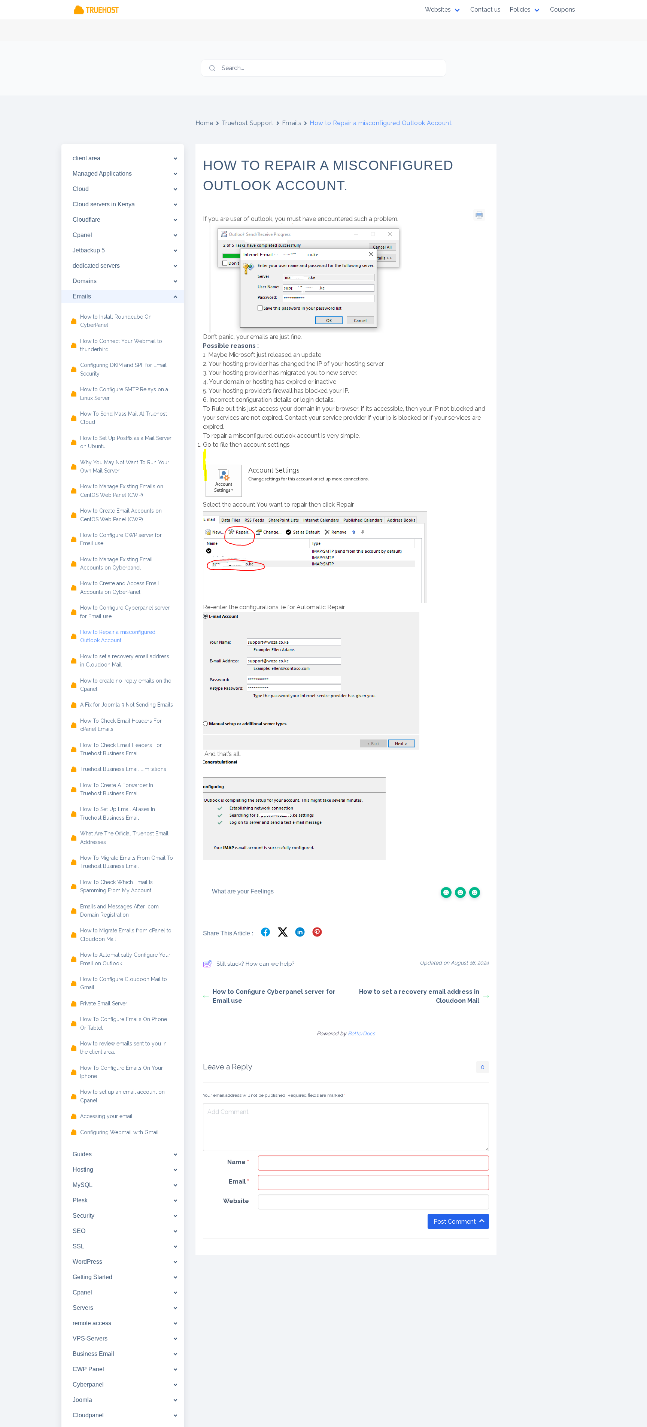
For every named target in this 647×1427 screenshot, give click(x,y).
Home (204, 123)
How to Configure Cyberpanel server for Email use (274, 996)
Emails (291, 123)
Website (236, 1201)
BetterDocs (361, 1033)
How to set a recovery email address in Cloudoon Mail (419, 996)
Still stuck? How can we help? (255, 963)
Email (239, 1181)
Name (238, 1162)
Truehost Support (248, 123)
